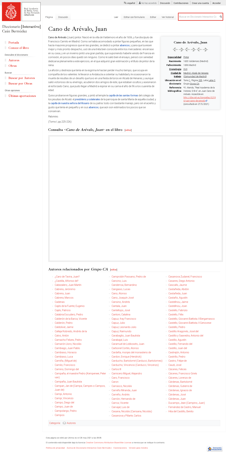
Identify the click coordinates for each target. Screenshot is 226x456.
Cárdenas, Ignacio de (180, 390)
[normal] (190, 49)
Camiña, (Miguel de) (66, 360)
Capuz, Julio (118, 322)
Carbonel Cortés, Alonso (125, 348)
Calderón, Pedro (64, 322)
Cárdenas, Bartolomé (180, 381)
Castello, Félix (175, 314)
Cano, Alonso (119, 293)
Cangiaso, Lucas (121, 289)
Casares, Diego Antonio (181, 280)
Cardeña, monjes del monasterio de (131, 352)
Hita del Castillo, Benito (181, 411)
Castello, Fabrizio (178, 310)
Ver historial (168, 17)
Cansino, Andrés (121, 302)
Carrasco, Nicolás (122, 386)
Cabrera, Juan (62, 293)
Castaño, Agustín (178, 297)
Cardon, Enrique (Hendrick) (126, 356)
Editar (153, 17)
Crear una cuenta (200, 3)
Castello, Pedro (176, 327)
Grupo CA (194, 84)
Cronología (175, 69)
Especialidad (174, 57)
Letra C (212, 80)
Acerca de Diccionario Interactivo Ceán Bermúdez (89, 448)
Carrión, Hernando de (123, 398)
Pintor (186, 57)
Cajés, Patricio (63, 310)
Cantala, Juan (119, 306)
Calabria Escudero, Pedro (69, 314)
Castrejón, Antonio (178, 352)
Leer (116, 17)
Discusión (165, 3)
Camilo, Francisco (65, 365)
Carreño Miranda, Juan (124, 390)
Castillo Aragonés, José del (183, 331)
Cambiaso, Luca (64, 356)
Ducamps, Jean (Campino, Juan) (186, 402)
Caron (115, 381)
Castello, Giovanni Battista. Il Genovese (189, 322)
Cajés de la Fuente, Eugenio (70, 306)
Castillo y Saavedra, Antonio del (185, 335)
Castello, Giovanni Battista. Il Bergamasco (191, 318)
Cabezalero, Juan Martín (68, 285)
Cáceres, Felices (177, 369)
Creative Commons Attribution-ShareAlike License (108, 442)
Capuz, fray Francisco (124, 318)
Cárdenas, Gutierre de (180, 386)
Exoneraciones (120, 448)
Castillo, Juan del (177, 348)
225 (200, 80)
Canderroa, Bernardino (124, 285)
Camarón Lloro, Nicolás (68, 343)
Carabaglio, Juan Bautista (126, 335)
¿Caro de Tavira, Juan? (67, 276)
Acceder (216, 3)
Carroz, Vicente (120, 402)
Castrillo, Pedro (176, 356)
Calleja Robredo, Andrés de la (71, 331)
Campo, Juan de (64, 406)
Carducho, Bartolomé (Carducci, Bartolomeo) (137, 360)
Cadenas (60, 302)
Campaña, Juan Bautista (68, 381)
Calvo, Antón (62, 335)
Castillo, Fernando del (180, 343)
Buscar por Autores (21, 78)
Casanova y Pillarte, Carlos (126, 415)
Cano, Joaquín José (123, 297)
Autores (71, 423)
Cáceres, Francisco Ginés (182, 373)
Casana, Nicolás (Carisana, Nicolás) (132, 411)
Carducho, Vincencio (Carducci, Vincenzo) (135, 365)
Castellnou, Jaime (178, 302)
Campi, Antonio (63, 394)
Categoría (54, 423)
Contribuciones (181, 3)
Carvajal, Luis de (120, 407)
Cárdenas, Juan (177, 398)
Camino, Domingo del (67, 369)
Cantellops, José (121, 310)
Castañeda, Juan (177, 293)
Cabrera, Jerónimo (65, 289)
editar (128, 130)
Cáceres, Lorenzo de (179, 377)
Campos (59, 415)
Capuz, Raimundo (121, 331)
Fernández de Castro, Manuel (184, 407)
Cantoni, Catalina (121, 314)
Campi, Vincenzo (64, 398)
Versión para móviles (138, 448)
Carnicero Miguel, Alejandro (127, 373)
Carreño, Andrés (121, 394)
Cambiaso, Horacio (66, 352)
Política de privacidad (55, 448)
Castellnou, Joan (177, 306)
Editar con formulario (134, 17)
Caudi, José (174, 365)
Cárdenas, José (177, 394)
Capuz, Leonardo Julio (124, 327)
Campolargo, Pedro (66, 410)
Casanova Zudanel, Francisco (185, 276)
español (131, 3)
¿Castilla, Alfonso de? (66, 280)
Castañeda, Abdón (178, 289)
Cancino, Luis (119, 280)
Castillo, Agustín (177, 339)
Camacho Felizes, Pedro (68, 339)
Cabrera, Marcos (64, 297)
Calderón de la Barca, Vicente (71, 318)
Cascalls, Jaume (177, 285)
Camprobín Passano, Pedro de (129, 276)
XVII (185, 69)
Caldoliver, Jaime (64, 327)
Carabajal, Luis (120, 339)
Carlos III (116, 369)
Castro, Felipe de (177, 360)
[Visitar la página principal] (21, 17)
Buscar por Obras (20, 83)
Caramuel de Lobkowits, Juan (128, 343)
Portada (13, 42)
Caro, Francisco (121, 377)
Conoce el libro (18, 47)
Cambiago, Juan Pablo (67, 348)
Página (49, 17)
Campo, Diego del (64, 402)
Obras (12, 65)
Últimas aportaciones (22, 95)
